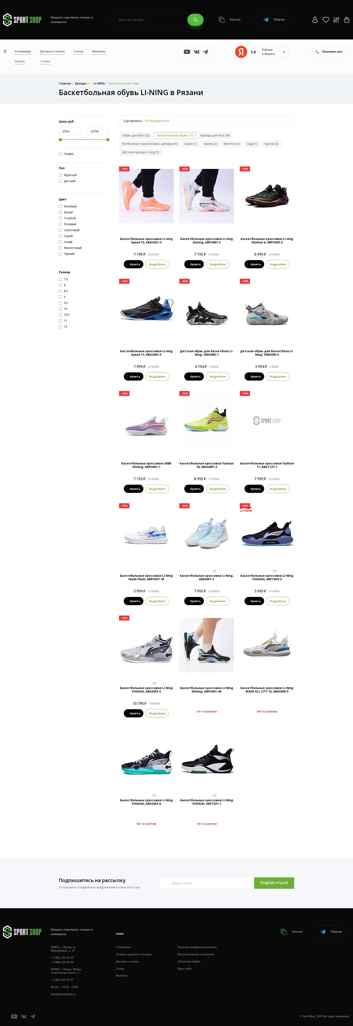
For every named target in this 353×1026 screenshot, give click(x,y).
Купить (135, 264)
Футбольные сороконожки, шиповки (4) (149, 144)
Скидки (45, 61)
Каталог (235, 19)
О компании (23, 51)
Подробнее (157, 264)
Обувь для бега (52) (136, 135)
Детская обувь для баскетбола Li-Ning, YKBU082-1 (206, 352)
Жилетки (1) (232, 144)
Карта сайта (185, 968)
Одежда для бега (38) (215, 135)
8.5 (138, 215)
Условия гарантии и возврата (134, 954)
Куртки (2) (271, 144)
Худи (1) (252, 144)
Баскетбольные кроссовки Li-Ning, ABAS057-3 (206, 577)
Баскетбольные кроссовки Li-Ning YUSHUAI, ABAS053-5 (146, 689)
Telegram (279, 19)
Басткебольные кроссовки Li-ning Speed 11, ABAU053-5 (146, 352)
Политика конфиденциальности (197, 947)
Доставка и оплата (52, 51)
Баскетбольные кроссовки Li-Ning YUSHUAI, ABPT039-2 (266, 577)
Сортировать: (133, 121)
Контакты (98, 51)
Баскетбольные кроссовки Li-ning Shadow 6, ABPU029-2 (267, 240)
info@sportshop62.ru (63, 994)
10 (160, 215)
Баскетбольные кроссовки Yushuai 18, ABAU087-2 (206, 465)
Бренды (20, 61)
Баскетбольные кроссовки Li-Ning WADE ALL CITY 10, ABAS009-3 (266, 689)
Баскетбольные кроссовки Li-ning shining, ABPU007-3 (206, 240)
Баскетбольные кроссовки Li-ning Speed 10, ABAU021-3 (146, 240)
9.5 (153, 215)
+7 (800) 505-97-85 (62, 962)
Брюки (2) (210, 144)
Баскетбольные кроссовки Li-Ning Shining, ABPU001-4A (206, 689)
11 (146, 222)
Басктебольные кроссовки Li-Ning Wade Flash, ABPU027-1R (146, 577)
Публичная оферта (189, 961)
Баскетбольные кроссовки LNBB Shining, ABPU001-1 (146, 465)
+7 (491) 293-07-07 (62, 957)
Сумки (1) (190, 144)
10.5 (168, 215)
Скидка (69, 153)
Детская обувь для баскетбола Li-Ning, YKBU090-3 (267, 352)
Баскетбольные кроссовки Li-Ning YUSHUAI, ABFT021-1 (206, 802)
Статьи (78, 51)
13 (150, 671)
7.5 (123, 215)
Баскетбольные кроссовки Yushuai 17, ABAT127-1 (267, 465)
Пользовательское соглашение (196, 954)
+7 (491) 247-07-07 (62, 979)
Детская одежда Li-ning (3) (140, 152)
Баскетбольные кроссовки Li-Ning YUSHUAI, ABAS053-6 (146, 802)
